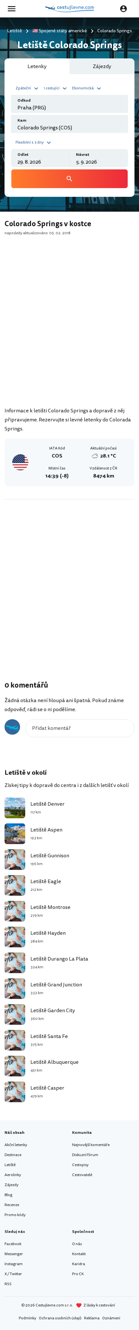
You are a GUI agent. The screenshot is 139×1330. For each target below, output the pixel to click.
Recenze (12, 1205)
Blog (8, 1195)
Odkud (24, 100)
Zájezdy (11, 1185)
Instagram (14, 1264)
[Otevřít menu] (13, 9)
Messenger (14, 1254)
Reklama (92, 1318)
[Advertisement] (69, 329)
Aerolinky (13, 1175)
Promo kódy (15, 1215)
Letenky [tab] (37, 66)
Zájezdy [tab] (102, 66)
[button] (27, 88)
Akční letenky (16, 1145)
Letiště (10, 1165)
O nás (77, 1244)
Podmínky (27, 1318)
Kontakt (79, 1254)
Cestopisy (80, 1165)
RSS (8, 1284)
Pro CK (78, 1274)
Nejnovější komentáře (91, 1145)
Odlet (22, 154)
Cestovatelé (82, 1175)
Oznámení (111, 1318)
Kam (22, 120)
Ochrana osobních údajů (60, 1318)
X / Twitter (13, 1274)
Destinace (13, 1155)
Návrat (82, 154)
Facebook (13, 1244)
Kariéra (78, 1264)
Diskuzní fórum (85, 1155)
